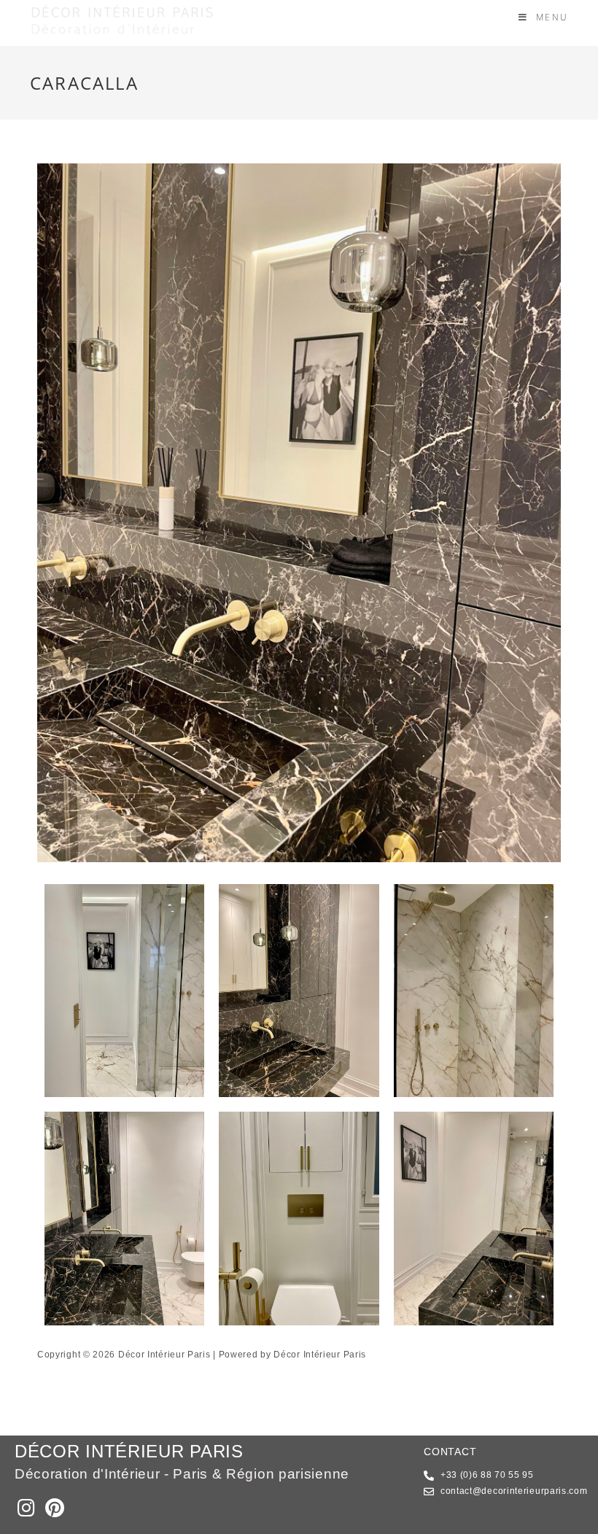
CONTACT (450, 1451)
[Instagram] (26, 1507)
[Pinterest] (54, 1507)
